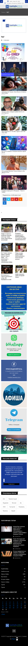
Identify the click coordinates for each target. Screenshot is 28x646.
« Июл (3, 614)
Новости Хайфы (13, 582)
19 (13, 606)
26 (13, 608)
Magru (14, 639)
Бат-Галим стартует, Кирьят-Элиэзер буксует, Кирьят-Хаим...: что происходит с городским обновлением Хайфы (6, 257)
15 (25, 604)
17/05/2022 (6, 40)
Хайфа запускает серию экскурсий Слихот (19, 276)
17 (6, 606)
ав (20, 503)
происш (5, 511)
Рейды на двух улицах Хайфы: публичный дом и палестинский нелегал (19, 256)
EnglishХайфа (13, 568)
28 (21, 608)
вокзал (14, 503)
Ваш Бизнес (13, 576)
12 (13, 604)
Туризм (13, 584)
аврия (13, 511)
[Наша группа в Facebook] (14, 630)
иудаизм (5, 503)
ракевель (21, 507)
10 (6, 604)
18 (10, 606)
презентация (13, 499)
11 (10, 604)
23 (3, 608)
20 (17, 606)
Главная (3, 12)
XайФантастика (13, 571)
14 (21, 604)
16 (3, 606)
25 (10, 608)
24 (6, 608)
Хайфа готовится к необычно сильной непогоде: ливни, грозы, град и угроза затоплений (6, 237)
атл (4, 499)
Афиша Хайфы (13, 574)
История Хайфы (13, 579)
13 (17, 604)
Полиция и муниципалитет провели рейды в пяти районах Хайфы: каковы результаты (20, 236)
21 (21, 606)
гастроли (12, 507)
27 (17, 608)
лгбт (4, 507)
